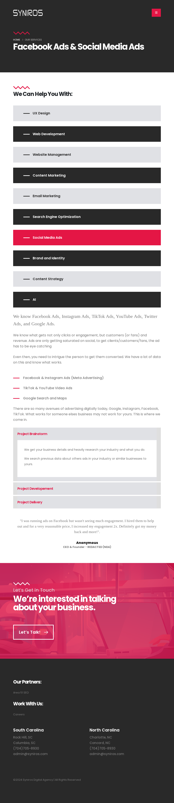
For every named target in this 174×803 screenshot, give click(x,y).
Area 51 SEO (21, 692)
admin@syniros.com (30, 754)
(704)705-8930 (26, 748)
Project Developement (35, 488)
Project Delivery (29, 502)
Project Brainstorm (32, 433)
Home (16, 39)
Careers (19, 714)
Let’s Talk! (30, 632)
